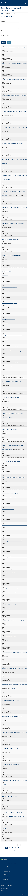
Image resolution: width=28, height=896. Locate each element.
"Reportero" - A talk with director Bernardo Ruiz (12, 143)
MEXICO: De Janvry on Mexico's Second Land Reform (13, 477)
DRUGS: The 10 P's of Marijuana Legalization (11, 255)
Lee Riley (4, 784)
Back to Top (24, 894)
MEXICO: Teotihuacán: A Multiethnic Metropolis (12, 351)
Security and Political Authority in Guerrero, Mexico (13, 223)
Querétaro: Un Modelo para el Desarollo (11, 239)
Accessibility (3, 887)
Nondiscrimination (5, 888)
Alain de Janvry (5, 163)
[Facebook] (2, 862)
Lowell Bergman (5, 195)
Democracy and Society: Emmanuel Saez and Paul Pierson (14, 684)
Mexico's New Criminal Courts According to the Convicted (14, 79)
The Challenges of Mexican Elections (10, 748)
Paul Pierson (12, 688)
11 (23, 845)
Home (2, 13)
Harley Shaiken (5, 275)
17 (19, 848)
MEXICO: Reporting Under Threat (9, 287)
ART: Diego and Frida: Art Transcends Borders (12, 335)
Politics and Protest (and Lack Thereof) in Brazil (12, 573)
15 (13, 848)
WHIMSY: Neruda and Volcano (8, 366)
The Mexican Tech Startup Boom (9, 636)
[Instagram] (9, 862)
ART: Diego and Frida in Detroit (8, 319)
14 (10, 848)
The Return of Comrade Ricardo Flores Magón (12, 812)
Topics (2, 30)
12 (26, 845)
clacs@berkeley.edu (6, 877)
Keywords (3, 21)
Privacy (2, 890)
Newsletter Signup (6, 866)
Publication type (5, 35)
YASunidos (4, 828)
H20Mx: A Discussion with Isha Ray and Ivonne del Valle (14, 111)
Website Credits (5, 879)
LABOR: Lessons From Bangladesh (9, 429)
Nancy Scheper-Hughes (7, 417)
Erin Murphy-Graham (6, 179)
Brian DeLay (21, 816)
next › (23, 848)
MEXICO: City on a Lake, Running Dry (10, 493)
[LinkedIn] (4, 862)
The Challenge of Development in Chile (10, 700)
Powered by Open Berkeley (6, 885)
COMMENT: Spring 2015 (7, 271)
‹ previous (11, 845)
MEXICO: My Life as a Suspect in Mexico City (11, 381)
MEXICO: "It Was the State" (8, 509)
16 (16, 848)
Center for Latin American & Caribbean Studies (11, 9)
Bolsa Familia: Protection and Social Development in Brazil (14, 588)
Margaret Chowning (13, 816)
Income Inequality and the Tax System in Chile (12, 716)
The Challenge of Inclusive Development (11, 764)
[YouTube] (7, 862)
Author (2, 26)
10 (20, 845)
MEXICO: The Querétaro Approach (9, 303)
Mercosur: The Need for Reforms (9, 796)
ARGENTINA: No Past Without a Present (11, 461)
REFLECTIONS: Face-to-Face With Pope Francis (12, 413)
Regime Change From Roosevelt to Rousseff (12, 541)
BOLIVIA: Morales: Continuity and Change (11, 397)
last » (15, 851)
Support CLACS (14, 863)
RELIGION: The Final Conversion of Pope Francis (12, 445)
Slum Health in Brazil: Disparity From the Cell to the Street (14, 780)
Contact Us (8, 863)
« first (6, 845)
